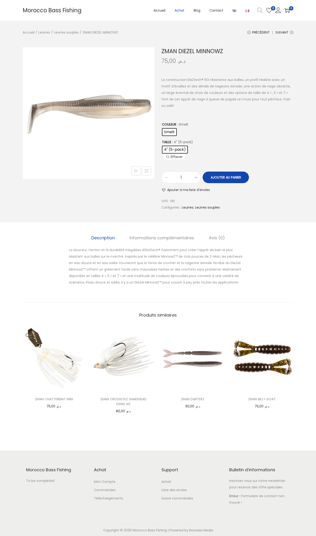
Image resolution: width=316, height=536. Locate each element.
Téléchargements (108, 498)
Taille (166, 142)
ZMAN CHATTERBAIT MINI (54, 399)
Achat (166, 481)
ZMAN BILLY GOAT (262, 399)
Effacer (177, 156)
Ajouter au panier (226, 177)
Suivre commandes (177, 498)
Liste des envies (174, 490)
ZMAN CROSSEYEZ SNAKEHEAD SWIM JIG (123, 401)
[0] (269, 10)
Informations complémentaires (162, 238)
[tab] (103, 238)
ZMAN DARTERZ (192, 399)
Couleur (169, 124)
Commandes (104, 490)
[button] (185, 190)
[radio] (169, 132)
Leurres (44, 32)
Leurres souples (66, 32)
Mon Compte (104, 481)
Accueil (28, 32)
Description (103, 238)
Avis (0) (217, 238)
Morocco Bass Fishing (52, 10)
